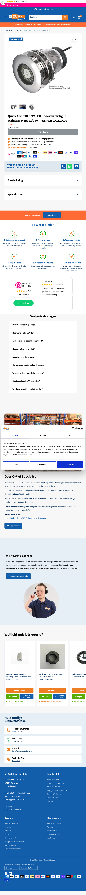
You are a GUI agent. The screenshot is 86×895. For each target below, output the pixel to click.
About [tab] (71, 435)
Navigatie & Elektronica (55, 783)
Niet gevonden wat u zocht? (14, 841)
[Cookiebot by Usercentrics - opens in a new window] (73, 428)
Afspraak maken (13, 526)
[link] (19, 673)
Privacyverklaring (28, 864)
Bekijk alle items (52, 215)
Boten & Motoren (53, 798)
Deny (16, 465)
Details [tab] (43, 435)
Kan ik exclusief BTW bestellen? (26, 381)
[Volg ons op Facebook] (6, 873)
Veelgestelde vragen (54, 823)
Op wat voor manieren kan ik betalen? (28, 365)
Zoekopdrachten (53, 834)
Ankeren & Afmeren (54, 787)
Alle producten (16, 30)
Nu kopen (13, 696)
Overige (50, 801)
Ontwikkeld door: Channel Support (43, 860)
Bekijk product (20, 690)
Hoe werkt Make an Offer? (23, 333)
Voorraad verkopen (11, 823)
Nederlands (9, 868)
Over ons (7, 827)
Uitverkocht (43, 132)
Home (6, 30)
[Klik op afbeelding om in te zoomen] (74, 39)
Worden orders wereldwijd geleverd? (28, 373)
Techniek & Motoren (54, 794)
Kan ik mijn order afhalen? (23, 357)
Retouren (50, 827)
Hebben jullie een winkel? (23, 349)
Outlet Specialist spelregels (24, 324)
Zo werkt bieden (53, 779)
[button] (13, 69)
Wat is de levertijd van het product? (27, 389)
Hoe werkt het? (10, 838)
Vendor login (52, 838)
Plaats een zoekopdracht (18, 576)
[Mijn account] (73, 17)
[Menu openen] (5, 17)
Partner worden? (10, 845)
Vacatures (8, 830)
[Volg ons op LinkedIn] (10, 873)
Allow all (70, 465)
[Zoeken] (65, 17)
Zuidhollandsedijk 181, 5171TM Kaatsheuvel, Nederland (25, 518)
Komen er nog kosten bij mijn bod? (27, 340)
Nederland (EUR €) (26, 868)
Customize (42, 465)
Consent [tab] (15, 435)
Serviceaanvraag (53, 830)
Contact (7, 834)
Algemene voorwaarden (13, 849)
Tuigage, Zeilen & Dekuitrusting (58, 790)
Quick (10, 125)
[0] (78, 17)
